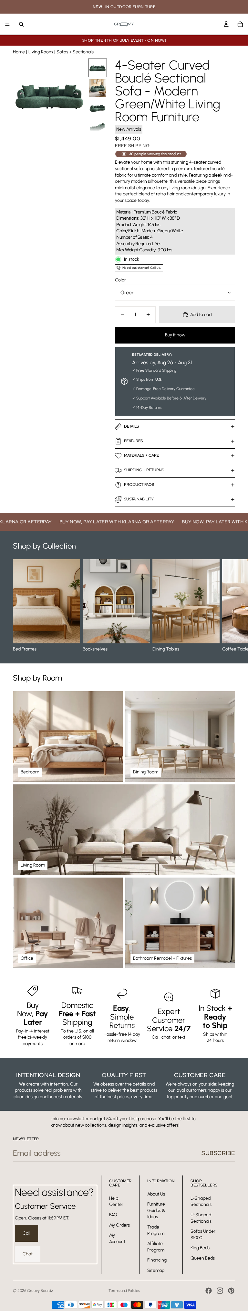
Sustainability (139, 499)
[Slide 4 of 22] (97, 128)
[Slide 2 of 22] (97, 88)
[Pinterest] (231, 1291)
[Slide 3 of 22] (97, 108)
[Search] (21, 24)
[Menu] (7, 24)
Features (133, 440)
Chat (28, 1254)
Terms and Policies (124, 1290)
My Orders (119, 1225)
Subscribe (218, 1153)
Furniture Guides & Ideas (156, 1210)
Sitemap (155, 1270)
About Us (156, 1193)
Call (26, 1233)
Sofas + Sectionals (75, 52)
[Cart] (240, 24)
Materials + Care (141, 455)
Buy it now (175, 335)
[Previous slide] (20, 95)
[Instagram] (220, 1291)
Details (131, 426)
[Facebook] (208, 1291)
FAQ (113, 1215)
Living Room (40, 52)
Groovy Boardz (40, 1290)
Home (19, 52)
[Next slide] (78, 95)
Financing (157, 1260)
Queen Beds (203, 1258)
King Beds (200, 1248)
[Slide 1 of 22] (97, 68)
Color (120, 280)
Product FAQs (139, 484)
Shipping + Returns (144, 470)
